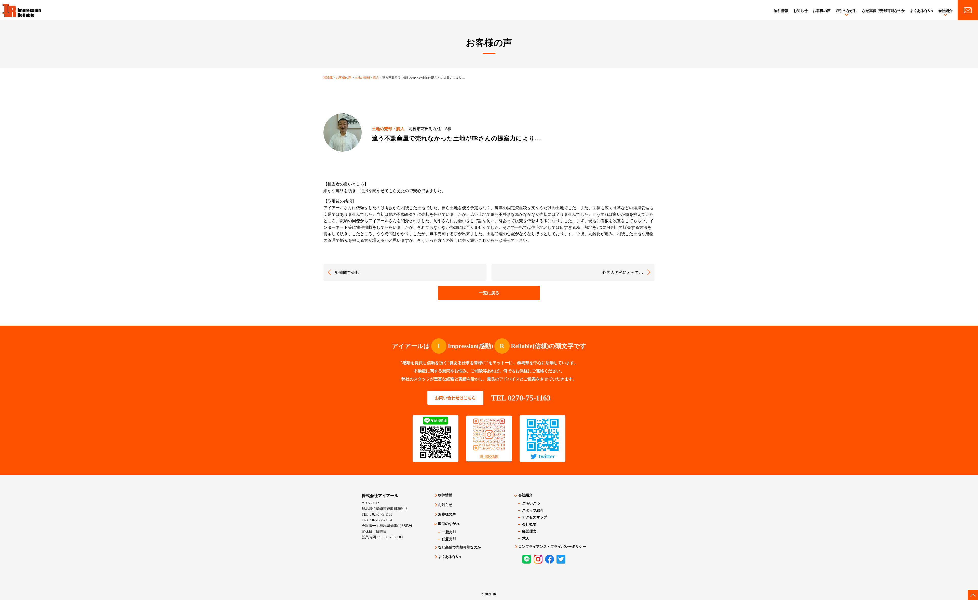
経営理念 (529, 531)
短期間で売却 (347, 272)
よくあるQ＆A (921, 11)
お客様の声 (822, 11)
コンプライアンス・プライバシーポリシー (552, 547)
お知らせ (800, 11)
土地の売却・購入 (388, 129)
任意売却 (449, 539)
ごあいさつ (531, 503)
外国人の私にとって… (622, 272)
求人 (525, 538)
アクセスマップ (534, 517)
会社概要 (529, 524)
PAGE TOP (973, 595)
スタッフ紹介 (533, 510)
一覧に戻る (489, 293)
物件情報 (781, 11)
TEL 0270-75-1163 (521, 398)
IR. (495, 594)
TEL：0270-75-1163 (377, 514)
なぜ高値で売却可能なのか (883, 11)
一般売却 (449, 532)
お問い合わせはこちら (455, 398)
